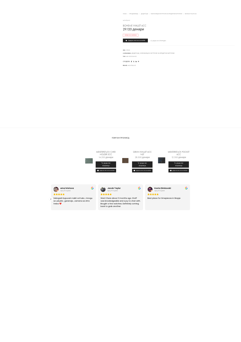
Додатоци (135, 53)
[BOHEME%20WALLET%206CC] (131, 62)
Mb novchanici (131, 56)
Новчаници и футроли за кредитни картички (157, 53)
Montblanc (126, 20)
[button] (106, 164)
